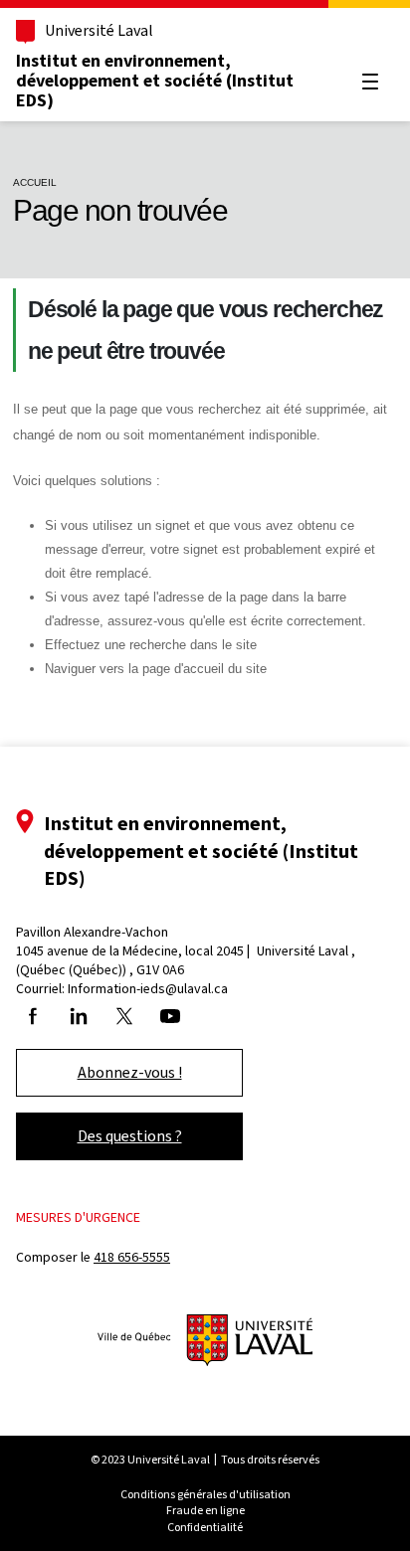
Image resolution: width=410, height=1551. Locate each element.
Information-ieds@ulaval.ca (148, 988)
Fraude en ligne (205, 1510)
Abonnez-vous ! (130, 1072)
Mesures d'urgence (78, 1217)
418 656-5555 (132, 1257)
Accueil (35, 182)
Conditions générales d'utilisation (205, 1494)
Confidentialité (205, 1527)
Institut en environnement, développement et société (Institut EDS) (155, 80)
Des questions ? (130, 1135)
